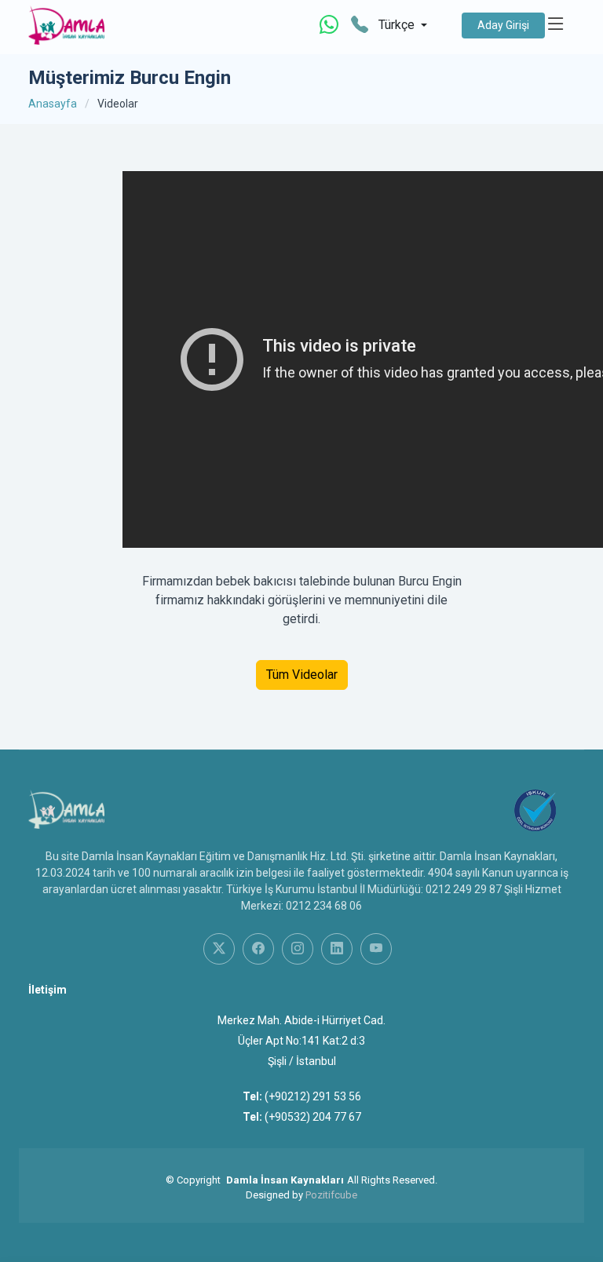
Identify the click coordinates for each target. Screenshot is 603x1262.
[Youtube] (376, 949)
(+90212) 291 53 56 (313, 1096)
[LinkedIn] (337, 949)
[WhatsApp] (329, 25)
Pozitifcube (331, 1195)
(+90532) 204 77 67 (313, 1117)
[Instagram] (297, 949)
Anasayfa (52, 103)
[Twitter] (219, 949)
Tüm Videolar (302, 674)
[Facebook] (258, 949)
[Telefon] (359, 25)
